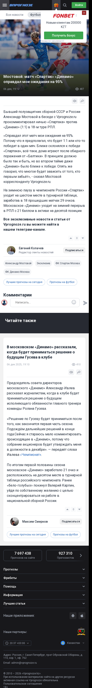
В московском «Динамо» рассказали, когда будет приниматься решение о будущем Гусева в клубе (42, 352)
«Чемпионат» (30, 455)
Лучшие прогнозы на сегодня (24, 282)
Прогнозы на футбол (62, 282)
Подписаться (74, 250)
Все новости (14, 14)
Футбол (35, 14)
